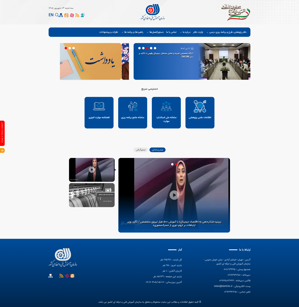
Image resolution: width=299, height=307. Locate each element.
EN (51, 15)
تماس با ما (171, 32)
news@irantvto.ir (223, 286)
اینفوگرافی (141, 150)
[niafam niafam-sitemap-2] (61, 15)
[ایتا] (66, 15)
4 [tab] (143, 48)
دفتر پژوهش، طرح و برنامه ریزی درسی (228, 32)
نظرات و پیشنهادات (108, 32)
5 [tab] (139, 48)
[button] (57, 15)
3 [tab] (147, 48)
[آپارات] (72, 15)
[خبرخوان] (61, 276)
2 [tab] (151, 48)
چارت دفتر (198, 32)
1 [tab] (155, 48)
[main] (63, 257)
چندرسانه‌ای (157, 150)
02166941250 (230, 292)
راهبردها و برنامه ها (133, 32)
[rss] (77, 15)
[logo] (153, 12)
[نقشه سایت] (56, 276)
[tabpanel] (233, 61)
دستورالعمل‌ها (157, 32)
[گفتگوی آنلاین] (83, 15)
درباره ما (187, 32)
